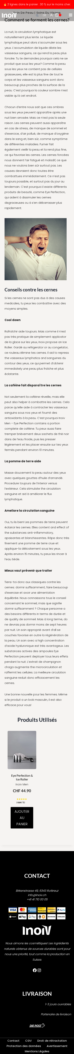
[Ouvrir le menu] (70, 15)
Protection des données (24, 1046)
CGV (28, 1041)
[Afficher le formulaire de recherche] (37, 15)
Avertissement (57, 1046)
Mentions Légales (37, 1051)
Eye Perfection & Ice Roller (22, 777)
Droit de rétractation (52, 1041)
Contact (13, 1041)
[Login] (51, 15)
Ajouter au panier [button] (22, 817)
